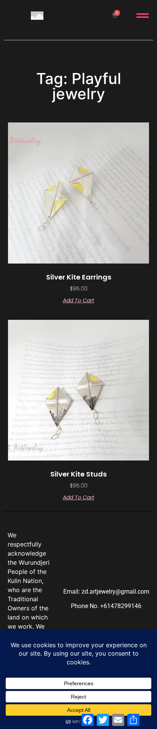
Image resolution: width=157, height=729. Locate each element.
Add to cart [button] (78, 300)
